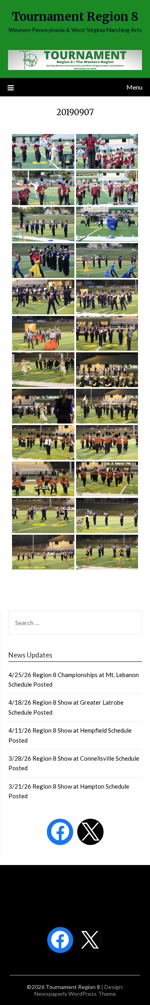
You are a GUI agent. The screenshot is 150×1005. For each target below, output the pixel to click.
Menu (134, 87)
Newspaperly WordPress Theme (75, 993)
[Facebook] (60, 832)
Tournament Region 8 (75, 16)
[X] (90, 832)
